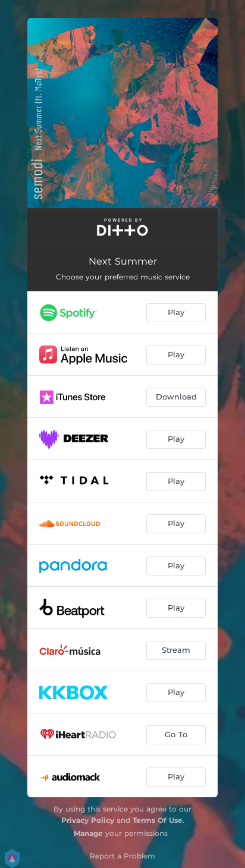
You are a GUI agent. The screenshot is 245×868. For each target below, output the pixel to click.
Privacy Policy (87, 820)
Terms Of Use (158, 820)
